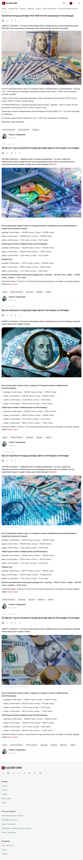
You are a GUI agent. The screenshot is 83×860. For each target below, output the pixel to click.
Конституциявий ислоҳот (68, 9)
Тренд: (4, 8)
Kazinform (52, 164)
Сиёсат (4, 790)
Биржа (36, 130)
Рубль (48, 292)
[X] (19, 21)
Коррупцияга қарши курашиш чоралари (17, 828)
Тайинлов (30, 9)
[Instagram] (3, 21)
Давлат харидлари (9, 832)
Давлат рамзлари (8, 824)
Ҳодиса (38, 9)
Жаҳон (4, 803)
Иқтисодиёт (23, 130)
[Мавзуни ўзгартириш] (72, 3)
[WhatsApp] (7, 21)
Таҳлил (4, 794)
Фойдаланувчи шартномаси (12, 816)
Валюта (41, 600)
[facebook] (19, 773)
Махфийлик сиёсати (9, 820)
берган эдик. (12, 284)
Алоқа (4, 850)
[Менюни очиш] (79, 3)
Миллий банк (8, 130)
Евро (4, 292)
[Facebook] (15, 21)
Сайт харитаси (7, 845)
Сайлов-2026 (13, 9)
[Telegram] (11, 21)
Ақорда (22, 9)
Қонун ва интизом (50, 9)
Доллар (29, 292)
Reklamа (5, 854)
